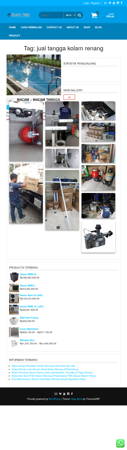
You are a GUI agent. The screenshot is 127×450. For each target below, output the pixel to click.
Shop (87, 27)
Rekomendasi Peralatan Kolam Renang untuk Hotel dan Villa (43, 365)
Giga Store (76, 398)
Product (14, 35)
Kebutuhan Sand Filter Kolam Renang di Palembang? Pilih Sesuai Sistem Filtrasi (54, 375)
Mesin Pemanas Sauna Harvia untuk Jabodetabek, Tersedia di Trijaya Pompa (52, 372)
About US (73, 27)
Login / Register (91, 3)
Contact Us (54, 27)
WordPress (54, 398)
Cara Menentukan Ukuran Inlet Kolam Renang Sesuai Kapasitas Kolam (49, 379)
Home (12, 27)
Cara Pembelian (31, 27)
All (69, 97)
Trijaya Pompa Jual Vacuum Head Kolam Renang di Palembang (45, 369)
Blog (98, 27)
